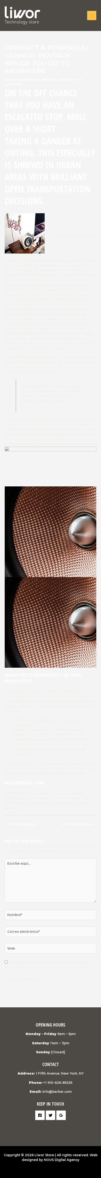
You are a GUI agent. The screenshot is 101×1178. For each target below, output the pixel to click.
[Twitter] (50, 1115)
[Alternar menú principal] (91, 15)
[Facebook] (40, 1115)
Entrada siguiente (79, 824)
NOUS (49, 1160)
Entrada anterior (21, 824)
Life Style (66, 79)
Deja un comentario (21, 79)
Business (48, 79)
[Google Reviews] (61, 1115)
